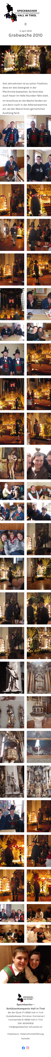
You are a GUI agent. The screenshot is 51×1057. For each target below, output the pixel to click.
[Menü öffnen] (25, 24)
